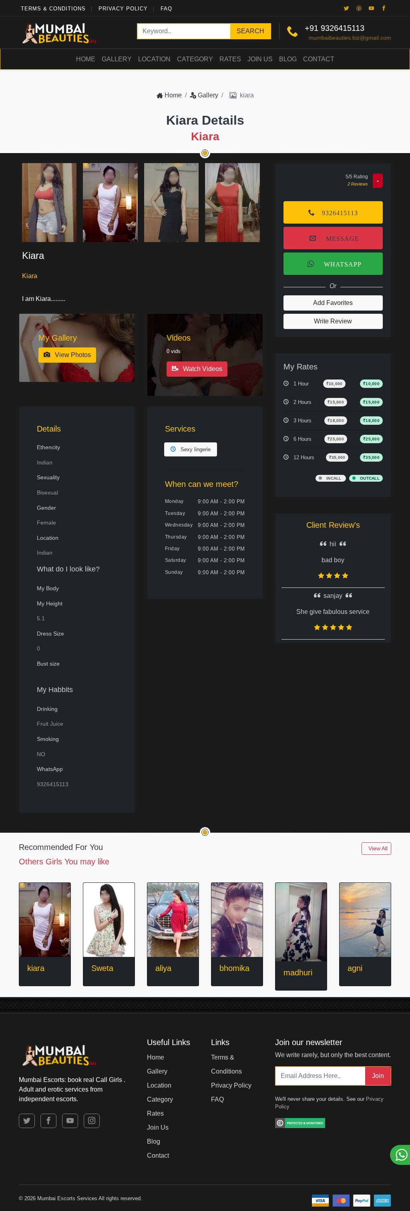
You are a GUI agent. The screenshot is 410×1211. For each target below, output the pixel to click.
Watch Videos (201, 368)
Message (340, 238)
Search (250, 31)
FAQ (166, 9)
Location (154, 59)
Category (195, 59)
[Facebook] (384, 8)
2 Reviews (358, 184)
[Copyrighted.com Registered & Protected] (300, 1121)
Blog (288, 59)
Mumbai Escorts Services (67, 1198)
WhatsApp (341, 263)
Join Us (260, 59)
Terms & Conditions (53, 9)
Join (378, 1075)
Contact (318, 59)
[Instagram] (92, 1121)
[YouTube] (371, 8)
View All (378, 848)
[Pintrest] (359, 8)
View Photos (72, 354)
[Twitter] (347, 8)
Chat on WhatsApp (400, 1155)
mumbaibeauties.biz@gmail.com (350, 37)
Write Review (333, 321)
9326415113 (342, 28)
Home (85, 59)
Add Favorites (333, 302)
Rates (230, 59)
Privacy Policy (123, 9)
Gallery (117, 59)
